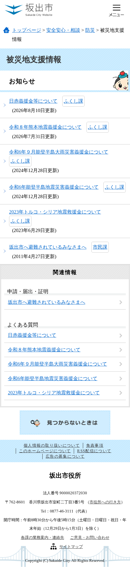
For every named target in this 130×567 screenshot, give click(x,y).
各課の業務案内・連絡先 (42, 537)
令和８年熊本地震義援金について (45, 127)
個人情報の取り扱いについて (52, 445)
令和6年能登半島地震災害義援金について (54, 187)
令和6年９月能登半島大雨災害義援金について (58, 151)
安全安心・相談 (63, 30)
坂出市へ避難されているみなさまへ (47, 247)
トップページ (26, 30)
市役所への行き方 (105, 502)
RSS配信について (94, 451)
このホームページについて (45, 451)
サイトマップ (71, 546)
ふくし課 (73, 101)
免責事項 (94, 445)
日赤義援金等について (33, 101)
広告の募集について (65, 456)
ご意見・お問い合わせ (89, 537)
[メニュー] (116, 10)
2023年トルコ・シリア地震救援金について (55, 211)
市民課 (100, 247)
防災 (90, 30)
